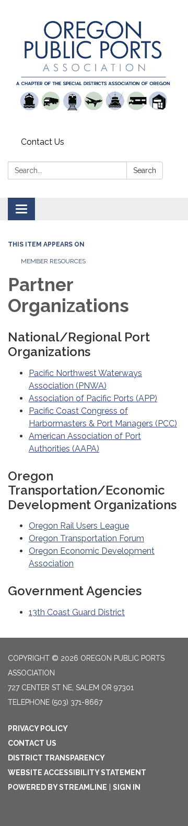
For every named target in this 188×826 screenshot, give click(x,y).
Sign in (126, 787)
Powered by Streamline (57, 787)
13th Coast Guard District (77, 612)
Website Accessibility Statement (77, 772)
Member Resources (53, 261)
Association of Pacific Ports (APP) (93, 398)
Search (144, 170)
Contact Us (42, 142)
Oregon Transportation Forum (86, 538)
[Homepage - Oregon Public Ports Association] (94, 66)
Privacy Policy (38, 728)
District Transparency (56, 758)
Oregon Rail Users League (79, 526)
